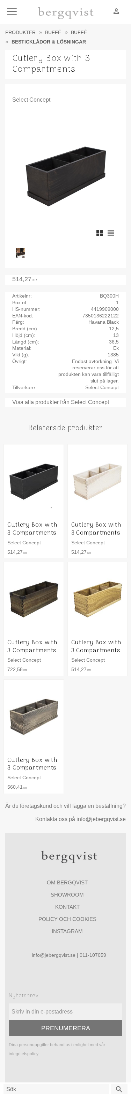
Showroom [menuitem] (67, 895)
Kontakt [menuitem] (67, 907)
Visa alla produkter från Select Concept (60, 402)
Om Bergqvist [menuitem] (67, 882)
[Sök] (119, 1089)
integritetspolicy (23, 1053)
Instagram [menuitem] (67, 931)
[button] (13, 12)
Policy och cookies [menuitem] (67, 919)
